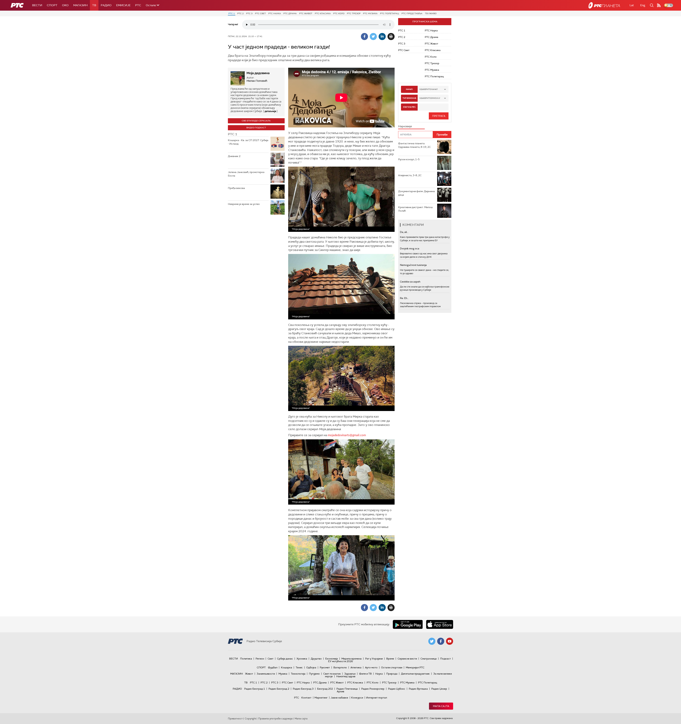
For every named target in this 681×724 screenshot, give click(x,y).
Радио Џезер (439, 688)
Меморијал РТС (415, 667)
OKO (65, 5)
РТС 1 (231, 13)
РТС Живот (305, 13)
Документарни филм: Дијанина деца (416, 193)
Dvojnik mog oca (409, 248)
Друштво (316, 658)
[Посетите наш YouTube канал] (449, 641)
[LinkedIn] (382, 36)
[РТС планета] (604, 5)
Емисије (123, 5)
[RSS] (658, 5)
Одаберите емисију (429, 98)
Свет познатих (332, 673)
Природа (391, 673)
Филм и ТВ (365, 673)
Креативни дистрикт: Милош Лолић (415, 209)
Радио (106, 5)
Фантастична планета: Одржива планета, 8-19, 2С (414, 145)
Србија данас (285, 658)
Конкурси (357, 697)
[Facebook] (364, 36)
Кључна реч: (409, 107)
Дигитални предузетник (415, 673)
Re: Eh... (404, 298)
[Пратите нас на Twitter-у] (431, 641)
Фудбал (272, 667)
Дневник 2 (234, 156)
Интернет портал (376, 697)
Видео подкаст (256, 127)
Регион (260, 658)
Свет (270, 658)
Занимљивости (266, 673)
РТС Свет (260, 13)
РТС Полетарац (389, 13)
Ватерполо (340, 667)
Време (390, 658)
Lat (632, 5)
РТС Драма (290, 13)
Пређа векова (236, 188)
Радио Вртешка (418, 688)
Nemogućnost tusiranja (413, 265)
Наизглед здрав (345, 676)
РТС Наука (274, 13)
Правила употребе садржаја (275, 718)
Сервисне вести (407, 658)
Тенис (299, 667)
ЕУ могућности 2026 (340, 661)
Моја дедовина (258, 73)
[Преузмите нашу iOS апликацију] (439, 624)
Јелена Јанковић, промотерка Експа (246, 173)
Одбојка (311, 667)
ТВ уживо (430, 13)
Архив (340, 691)
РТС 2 (240, 13)
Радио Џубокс (396, 688)
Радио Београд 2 (278, 688)
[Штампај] (391, 36)
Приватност (235, 718)
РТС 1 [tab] (232, 134)
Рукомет (325, 667)
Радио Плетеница (347, 688)
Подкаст (445, 658)
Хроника (302, 658)
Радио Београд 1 (254, 688)
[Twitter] (373, 36)
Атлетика (355, 667)
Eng (642, 5)
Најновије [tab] (405, 126)
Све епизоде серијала (256, 120)
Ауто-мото (371, 667)
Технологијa (298, 673)
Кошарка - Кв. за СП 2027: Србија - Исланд (248, 142)
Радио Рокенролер (372, 688)
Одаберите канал (428, 89)
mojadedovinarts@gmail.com (347, 435)
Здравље (350, 673)
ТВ (94, 5)
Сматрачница (428, 658)
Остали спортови (391, 667)
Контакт (306, 697)
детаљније (270, 111)
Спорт (52, 5)
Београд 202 (325, 688)
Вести (37, 5)
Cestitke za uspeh (410, 281)
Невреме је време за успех (244, 204)
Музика (282, 673)
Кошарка (286, 667)
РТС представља (412, 13)
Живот (249, 673)
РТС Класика (323, 13)
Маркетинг (321, 697)
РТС (138, 5)
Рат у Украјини (374, 658)
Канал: (409, 89)
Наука (379, 673)
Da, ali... (404, 232)
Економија (331, 658)
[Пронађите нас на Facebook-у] (440, 641)
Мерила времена (351, 658)
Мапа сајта (441, 706)
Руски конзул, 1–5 (409, 159)
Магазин (80, 5)
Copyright (250, 718)
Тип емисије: (409, 98)
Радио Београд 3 (303, 688)
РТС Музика (370, 13)
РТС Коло (338, 13)
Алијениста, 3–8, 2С (410, 175)
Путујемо (314, 673)
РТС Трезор (354, 13)
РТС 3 (249, 13)
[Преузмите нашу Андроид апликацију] (408, 624)
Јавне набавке (339, 697)
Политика (246, 658)
